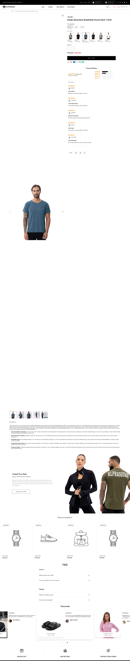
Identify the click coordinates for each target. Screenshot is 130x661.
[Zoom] (62, 15)
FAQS (89, 2)
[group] (13, 414)
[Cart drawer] (126, 6)
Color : (69, 31)
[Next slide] (62, 211)
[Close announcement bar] (127, 2)
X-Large (82, 27)
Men (43, 7)
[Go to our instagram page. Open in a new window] (120, 2)
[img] (71, 86)
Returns (85, 2)
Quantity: (69, 45)
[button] (97, 71)
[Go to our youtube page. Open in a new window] (124, 2)
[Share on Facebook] (80, 152)
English (107, 7)
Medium (70, 27)
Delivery (81, 2)
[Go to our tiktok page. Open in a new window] (122, 2)
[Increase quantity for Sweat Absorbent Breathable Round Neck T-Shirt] (73, 48)
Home (12, 11)
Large (76, 27)
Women (50, 7)
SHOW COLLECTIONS (21, 491)
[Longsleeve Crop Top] (51, 624)
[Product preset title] (16, 538)
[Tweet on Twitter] (84, 152)
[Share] (75, 152)
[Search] (124, 6)
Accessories (70, 7)
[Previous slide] (10, 211)
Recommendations (65, 518)
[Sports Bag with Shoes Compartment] (108, 624)
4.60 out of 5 (79, 74)
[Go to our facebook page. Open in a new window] (118, 2)
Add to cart (91, 58)
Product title (5, 556)
